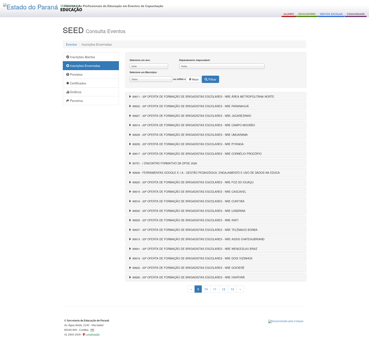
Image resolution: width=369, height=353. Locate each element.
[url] (285, 321)
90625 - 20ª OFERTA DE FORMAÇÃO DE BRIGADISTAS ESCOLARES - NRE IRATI (185, 220)
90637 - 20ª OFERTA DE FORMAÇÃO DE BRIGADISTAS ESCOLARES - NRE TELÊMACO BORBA (195, 230)
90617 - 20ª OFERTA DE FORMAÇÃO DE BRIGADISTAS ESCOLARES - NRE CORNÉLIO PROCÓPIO (197, 154)
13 (232, 289)
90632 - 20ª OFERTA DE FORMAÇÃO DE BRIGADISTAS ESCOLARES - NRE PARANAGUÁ (190, 106)
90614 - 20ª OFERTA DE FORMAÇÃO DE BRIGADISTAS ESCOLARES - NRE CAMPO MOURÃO (193, 125)
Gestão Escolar (331, 14)
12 (223, 289)
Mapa (195, 79)
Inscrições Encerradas (84, 66)
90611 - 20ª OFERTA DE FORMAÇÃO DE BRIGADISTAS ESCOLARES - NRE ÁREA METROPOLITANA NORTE (203, 96)
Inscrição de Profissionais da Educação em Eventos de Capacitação (113, 6)
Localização (93, 334)
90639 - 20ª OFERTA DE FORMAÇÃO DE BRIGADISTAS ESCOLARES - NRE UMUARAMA (190, 135)
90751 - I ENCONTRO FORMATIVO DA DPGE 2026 (164, 163)
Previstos (75, 74)
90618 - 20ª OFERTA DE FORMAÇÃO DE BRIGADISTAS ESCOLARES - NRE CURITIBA (188, 201)
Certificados (77, 83)
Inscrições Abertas (82, 57)
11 (215, 289)
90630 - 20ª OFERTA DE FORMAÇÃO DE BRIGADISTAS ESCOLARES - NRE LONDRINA (188, 211)
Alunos (288, 14)
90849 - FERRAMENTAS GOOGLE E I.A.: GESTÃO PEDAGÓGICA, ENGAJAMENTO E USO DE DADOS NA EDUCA (206, 173)
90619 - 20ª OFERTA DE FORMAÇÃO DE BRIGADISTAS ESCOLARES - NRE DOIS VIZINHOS (192, 258)
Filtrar (212, 79)
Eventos (71, 44)
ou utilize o (186, 79)
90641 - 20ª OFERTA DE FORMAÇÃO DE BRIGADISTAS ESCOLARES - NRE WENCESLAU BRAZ (194, 249)
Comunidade (356, 14)
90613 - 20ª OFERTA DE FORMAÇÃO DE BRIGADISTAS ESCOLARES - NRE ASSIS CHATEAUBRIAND (198, 239)
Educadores (307, 14)
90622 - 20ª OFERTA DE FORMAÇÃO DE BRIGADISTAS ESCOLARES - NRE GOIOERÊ (188, 268)
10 (206, 289)
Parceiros (76, 100)
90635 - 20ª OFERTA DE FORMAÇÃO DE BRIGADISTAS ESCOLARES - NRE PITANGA (188, 144)
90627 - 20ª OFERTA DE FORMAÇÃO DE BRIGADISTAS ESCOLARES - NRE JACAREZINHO (191, 116)
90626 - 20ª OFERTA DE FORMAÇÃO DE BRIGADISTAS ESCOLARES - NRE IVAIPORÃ (188, 277)
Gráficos (75, 92)
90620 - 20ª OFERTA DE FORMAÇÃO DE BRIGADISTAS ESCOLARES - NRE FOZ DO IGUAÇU (192, 182)
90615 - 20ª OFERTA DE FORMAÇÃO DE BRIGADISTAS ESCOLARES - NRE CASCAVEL (189, 192)
